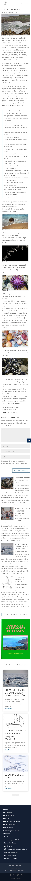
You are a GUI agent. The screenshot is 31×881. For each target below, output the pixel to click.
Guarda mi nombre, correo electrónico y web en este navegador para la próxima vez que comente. (14, 463)
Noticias (6, 818)
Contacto (7, 834)
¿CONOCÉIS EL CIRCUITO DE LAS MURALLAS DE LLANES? (22, 480)
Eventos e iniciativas (10, 858)
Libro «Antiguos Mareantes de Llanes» (15, 614)
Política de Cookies (10, 870)
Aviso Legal (21, 870)
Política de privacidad (15, 865)
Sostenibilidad (8, 828)
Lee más (18, 505)
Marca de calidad (9, 825)
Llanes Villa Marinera (10, 843)
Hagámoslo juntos (10, 855)
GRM (19, 878)
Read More (8, 709)
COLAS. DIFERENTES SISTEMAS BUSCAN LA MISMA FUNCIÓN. (21, 546)
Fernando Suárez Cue (10, 12)
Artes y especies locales (11, 831)
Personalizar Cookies (15, 868)
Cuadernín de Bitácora (11, 852)
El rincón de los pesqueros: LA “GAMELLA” (19, 579)
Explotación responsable (12, 821)
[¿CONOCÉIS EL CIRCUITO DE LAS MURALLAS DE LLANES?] (7, 483)
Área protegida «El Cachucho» (13, 840)
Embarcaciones (9, 815)
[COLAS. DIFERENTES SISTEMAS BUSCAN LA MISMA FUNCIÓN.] (7, 549)
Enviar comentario (21, 470)
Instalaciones (8, 812)
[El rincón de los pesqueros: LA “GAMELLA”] (7, 582)
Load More (15, 795)
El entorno (7, 837)
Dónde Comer (8, 846)
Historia (6, 809)
